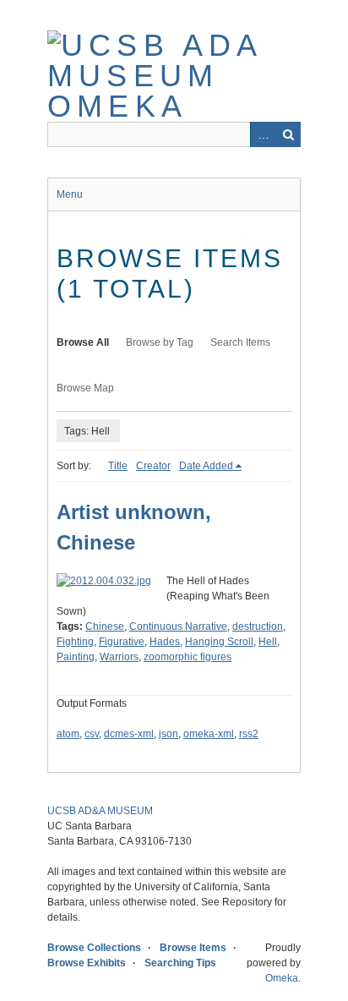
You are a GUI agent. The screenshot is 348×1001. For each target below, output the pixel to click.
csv (91, 734)
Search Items (240, 342)
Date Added (206, 466)
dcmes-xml (129, 734)
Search (288, 134)
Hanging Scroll (219, 642)
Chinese (104, 626)
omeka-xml (208, 734)
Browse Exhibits (86, 963)
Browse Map (85, 388)
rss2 (248, 734)
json (168, 734)
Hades (165, 642)
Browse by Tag (159, 342)
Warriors (119, 657)
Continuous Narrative (178, 626)
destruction (257, 626)
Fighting (75, 642)
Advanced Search (262, 134)
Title (118, 466)
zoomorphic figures (187, 657)
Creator (153, 466)
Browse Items (193, 948)
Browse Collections (94, 948)
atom (68, 734)
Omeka (281, 978)
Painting (76, 657)
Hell (267, 642)
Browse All (83, 342)
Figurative (121, 642)
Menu (70, 194)
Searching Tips (180, 963)
